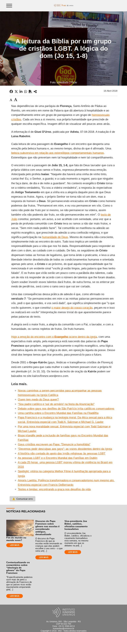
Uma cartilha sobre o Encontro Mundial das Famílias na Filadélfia (58, 413)
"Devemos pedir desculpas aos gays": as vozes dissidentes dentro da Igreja (65, 448)
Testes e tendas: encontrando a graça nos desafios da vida (54, 489)
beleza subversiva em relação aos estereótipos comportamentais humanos (57, 152)
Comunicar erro (22, 498)
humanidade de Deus (55, 237)
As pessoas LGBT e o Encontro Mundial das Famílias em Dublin (57, 458)
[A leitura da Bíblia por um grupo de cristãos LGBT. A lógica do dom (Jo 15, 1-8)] (35, 91)
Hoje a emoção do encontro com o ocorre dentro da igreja (54, 336)
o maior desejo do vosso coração (71, 307)
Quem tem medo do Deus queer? (38, 399)
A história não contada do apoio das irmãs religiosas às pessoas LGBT (61, 453)
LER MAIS (14, 545)
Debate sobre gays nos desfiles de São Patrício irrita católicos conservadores (66, 408)
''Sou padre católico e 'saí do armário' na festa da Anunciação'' (56, 404)
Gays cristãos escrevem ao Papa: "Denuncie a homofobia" (54, 444)
